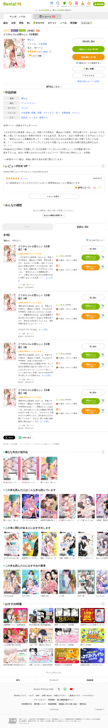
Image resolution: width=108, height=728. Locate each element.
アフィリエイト (40, 699)
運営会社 (83, 704)
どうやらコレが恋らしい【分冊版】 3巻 (34, 345)
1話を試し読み (88, 41)
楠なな (30, 39)
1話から (6, 240)
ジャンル (85, 22)
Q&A (38, 695)
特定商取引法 (27, 704)
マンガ (24, 107)
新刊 (18, 680)
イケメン (76, 112)
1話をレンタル (88, 49)
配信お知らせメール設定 (88, 81)
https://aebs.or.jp (24, 723)
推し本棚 (90, 68)
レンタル (33, 117)
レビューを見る (53, 196)
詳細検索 (90, 680)
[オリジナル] (38, 23)
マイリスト (90, 75)
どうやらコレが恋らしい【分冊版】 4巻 (34, 391)
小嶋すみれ (44, 596)
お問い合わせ (47, 695)
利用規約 (51, 699)
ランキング (54, 680)
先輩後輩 (66, 112)
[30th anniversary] (19, 4)
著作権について (40, 704)
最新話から (16, 240)
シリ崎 (61, 596)
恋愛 (33, 112)
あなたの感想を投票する (53, 215)
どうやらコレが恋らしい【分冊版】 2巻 (34, 296)
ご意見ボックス (74, 695)
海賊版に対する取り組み (68, 704)
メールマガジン (88, 695)
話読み (24, 117)
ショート (48, 16)
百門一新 (81, 596)
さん (24, 178)
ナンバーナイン (28, 102)
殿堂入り (43, 117)
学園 (39, 112)
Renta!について (20, 695)
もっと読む (43, 329)
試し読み (93, 248)
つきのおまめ (8, 596)
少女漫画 (43, 43)
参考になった (84, 187)
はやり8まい (26, 596)
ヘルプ (30, 695)
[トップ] (9, 4)
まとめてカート (96, 240)
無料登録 (100, 4)
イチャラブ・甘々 (51, 112)
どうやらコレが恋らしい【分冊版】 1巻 (34, 248)
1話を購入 (88, 57)
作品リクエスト (60, 695)
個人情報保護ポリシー (65, 699)
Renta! (5, 444)
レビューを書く (37, 56)
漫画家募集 (52, 704)
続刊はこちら (53, 86)
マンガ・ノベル (17, 16)
